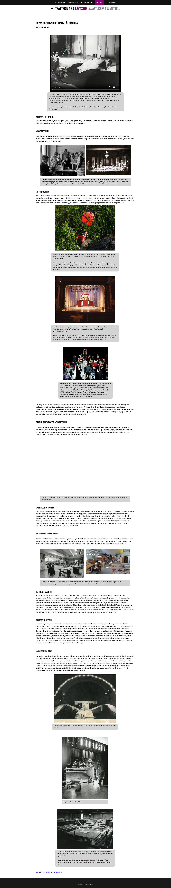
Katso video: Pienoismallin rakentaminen (49, 873)
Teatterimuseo (111, 3)
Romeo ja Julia (73, 3)
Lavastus (99, 3)
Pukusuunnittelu (87, 3)
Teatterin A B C (60, 3)
